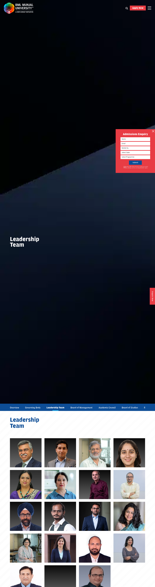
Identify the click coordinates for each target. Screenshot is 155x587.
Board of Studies (130, 407)
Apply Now (137, 8)
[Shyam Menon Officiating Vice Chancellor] (95, 452)
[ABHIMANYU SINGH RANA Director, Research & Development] (95, 516)
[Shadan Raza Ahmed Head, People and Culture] (26, 548)
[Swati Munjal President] (129, 452)
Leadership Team (55, 407)
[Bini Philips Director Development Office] (129, 516)
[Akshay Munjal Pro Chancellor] (60, 452)
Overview (14, 407)
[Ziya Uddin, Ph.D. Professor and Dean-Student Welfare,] (60, 516)
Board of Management (81, 407)
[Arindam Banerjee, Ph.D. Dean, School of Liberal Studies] (129, 484)
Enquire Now (152, 296)
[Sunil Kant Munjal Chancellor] (26, 452)
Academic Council (107, 407)
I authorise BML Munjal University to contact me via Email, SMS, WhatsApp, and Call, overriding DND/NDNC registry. (136, 167)
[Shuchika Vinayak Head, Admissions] (60, 548)
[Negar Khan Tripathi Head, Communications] (129, 548)
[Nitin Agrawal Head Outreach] (95, 548)
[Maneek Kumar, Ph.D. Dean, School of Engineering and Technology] (95, 484)
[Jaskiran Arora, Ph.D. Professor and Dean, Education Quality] (60, 484)
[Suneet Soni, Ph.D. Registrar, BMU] (26, 484)
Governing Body (32, 407)
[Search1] (127, 8)
